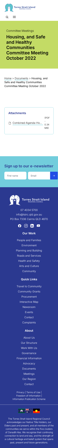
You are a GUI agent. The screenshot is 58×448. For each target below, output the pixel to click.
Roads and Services (29, 255)
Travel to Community (29, 286)
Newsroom (29, 307)
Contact (29, 317)
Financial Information (29, 358)
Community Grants (29, 291)
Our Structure (29, 342)
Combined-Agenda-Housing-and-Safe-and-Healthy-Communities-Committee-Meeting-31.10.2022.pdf (28, 122)
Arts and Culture (29, 266)
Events (29, 312)
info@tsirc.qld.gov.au (29, 214)
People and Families (29, 240)
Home (7, 78)
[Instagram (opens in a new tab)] (26, 226)
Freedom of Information (28, 395)
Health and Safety (29, 260)
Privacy (20, 392)
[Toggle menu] (14, 17)
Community (29, 271)
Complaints (29, 322)
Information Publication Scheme (29, 399)
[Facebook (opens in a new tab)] (20, 226)
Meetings (29, 373)
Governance (29, 353)
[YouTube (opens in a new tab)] (38, 226)
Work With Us (29, 348)
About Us (29, 337)
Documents (21, 78)
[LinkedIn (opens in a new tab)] (32, 226)
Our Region (29, 379)
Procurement (29, 296)
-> (54, 175)
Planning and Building (29, 250)
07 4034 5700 (29, 210)
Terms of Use (33, 392)
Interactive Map (29, 301)
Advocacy (29, 363)
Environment (29, 245)
